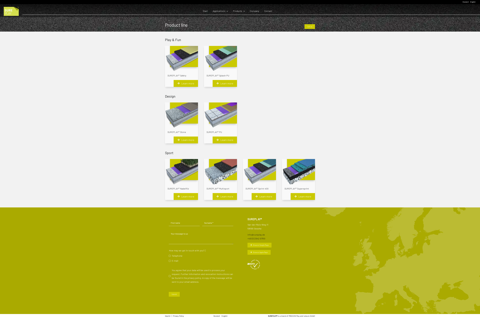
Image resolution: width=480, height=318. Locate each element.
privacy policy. (195, 278)
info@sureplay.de (256, 234)
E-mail (175, 260)
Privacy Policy (178, 316)
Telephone (177, 255)
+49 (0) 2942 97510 (256, 238)
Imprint (167, 316)
